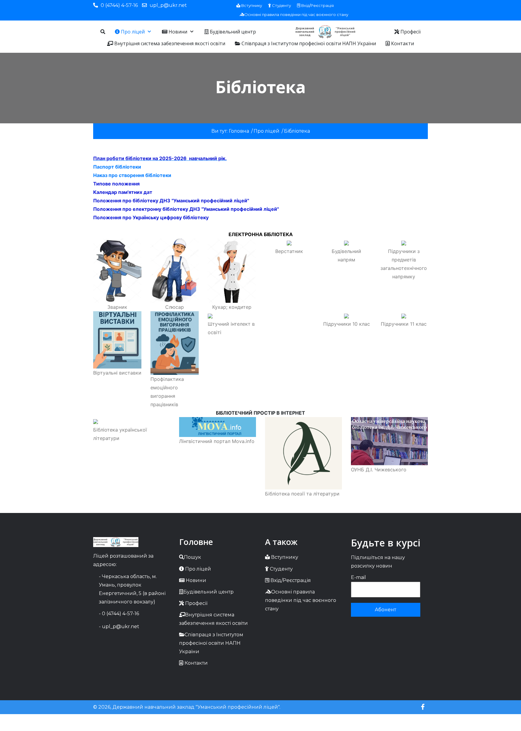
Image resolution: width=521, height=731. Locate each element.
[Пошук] (103, 31)
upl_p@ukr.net (168, 5)
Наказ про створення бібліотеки (132, 175)
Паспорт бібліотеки (117, 167)
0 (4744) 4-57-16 (119, 5)
